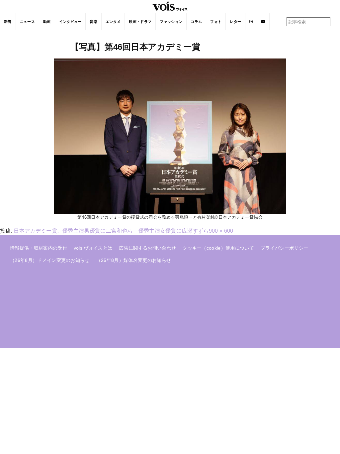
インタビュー (70, 22)
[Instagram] (251, 21)
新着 (8, 22)
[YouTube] (263, 21)
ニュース (27, 22)
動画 (47, 22)
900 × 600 (221, 231)
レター (235, 22)
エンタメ (113, 22)
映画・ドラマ (140, 22)
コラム (196, 22)
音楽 (93, 22)
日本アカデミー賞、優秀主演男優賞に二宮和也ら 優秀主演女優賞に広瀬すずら (111, 231)
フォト (215, 22)
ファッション (171, 22)
